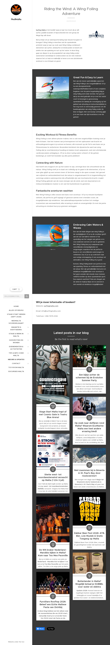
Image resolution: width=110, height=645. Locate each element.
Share (41, 629)
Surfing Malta (41, 30)
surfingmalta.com (51, 306)
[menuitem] (16, 306)
